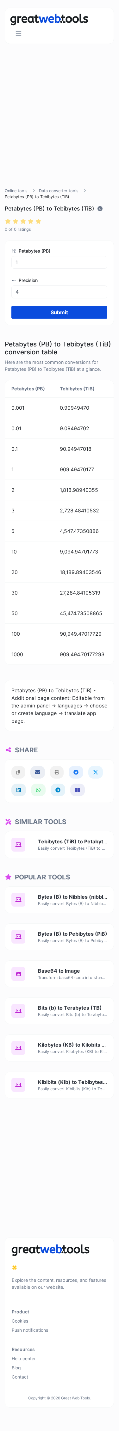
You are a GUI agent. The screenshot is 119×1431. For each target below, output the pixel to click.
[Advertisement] (59, 123)
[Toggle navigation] (18, 34)
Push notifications (30, 1330)
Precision (27, 280)
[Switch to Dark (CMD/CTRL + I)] (14, 1267)
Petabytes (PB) (33, 251)
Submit (59, 312)
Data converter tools (58, 190)
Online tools (16, 190)
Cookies (20, 1321)
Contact (20, 1376)
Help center (24, 1358)
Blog (16, 1367)
